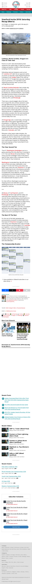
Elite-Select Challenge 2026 (9, 467)
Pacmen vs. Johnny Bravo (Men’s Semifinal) (18, 441)
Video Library (5, 550)
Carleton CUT (8, 74)
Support (3, 567)
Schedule (5, 3)
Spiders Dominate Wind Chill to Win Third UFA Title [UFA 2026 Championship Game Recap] (17, 400)
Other (7, 556)
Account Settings (24, 566)
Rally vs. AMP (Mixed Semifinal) (16, 454)
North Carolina (6, 315)
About (3, 547)
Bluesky (22, 571)
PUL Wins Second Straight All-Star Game (16, 404)
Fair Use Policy (13, 549)
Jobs (18, 549)
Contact (12, 547)
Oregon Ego (7, 120)
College (16, 9)
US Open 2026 (6, 481)
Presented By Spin (21, 307)
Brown (13, 154)
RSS (16, 573)
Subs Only (28, 12)
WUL (15, 562)
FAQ (7, 567)
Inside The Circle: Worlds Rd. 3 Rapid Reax (16, 514)
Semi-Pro (4, 9)
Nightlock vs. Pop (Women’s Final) (19, 448)
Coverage (21, 28)
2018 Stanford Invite (11, 311)
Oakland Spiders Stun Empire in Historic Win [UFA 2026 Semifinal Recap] (17, 418)
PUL (12, 562)
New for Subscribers (11, 566)
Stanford (20, 167)
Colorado (11, 130)
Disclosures (17, 547)
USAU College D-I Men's (11, 307)
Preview (15, 556)
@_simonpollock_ (11, 301)
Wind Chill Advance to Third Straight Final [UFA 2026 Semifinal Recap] (17, 408)
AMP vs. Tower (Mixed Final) (19, 429)
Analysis (8, 554)
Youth (22, 9)
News (3, 12)
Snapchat (4, 573)
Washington (5, 162)
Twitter (18, 571)
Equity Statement (5, 549)
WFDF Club (11, 473)
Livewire (11, 558)
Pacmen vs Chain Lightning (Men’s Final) (18, 435)
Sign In (27, 3)
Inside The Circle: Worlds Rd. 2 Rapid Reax (16, 521)
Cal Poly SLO (14, 193)
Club (10, 9)
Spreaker (8, 573)
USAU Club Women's (21, 450)
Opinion (3, 556)
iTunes (12, 573)
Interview (18, 554)
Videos (21, 12)
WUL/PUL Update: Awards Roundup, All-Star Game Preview (17, 413)
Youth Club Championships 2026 (11, 476)
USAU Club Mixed (20, 430)
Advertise (7, 547)
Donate (21, 547)
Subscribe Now (16, 527)
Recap (28, 556)
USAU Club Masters (12, 487)
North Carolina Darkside (11, 87)
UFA (9, 562)
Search (27, 6)
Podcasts (15, 12)
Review (3, 558)
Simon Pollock (13, 28)
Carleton (21, 314)
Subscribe (27, 5)
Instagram (14, 571)
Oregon (13, 77)
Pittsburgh (17, 98)
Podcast (11, 556)
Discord (5, 5)
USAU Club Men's (20, 437)
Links (22, 554)
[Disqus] (16, 369)
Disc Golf (5, 6)
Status (29, 549)
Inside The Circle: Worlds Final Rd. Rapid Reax (16, 502)
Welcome (4, 566)
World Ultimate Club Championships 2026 (14, 471)
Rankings (9, 12)
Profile (19, 556)
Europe (28, 9)
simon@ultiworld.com (12, 300)
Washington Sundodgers (14, 150)
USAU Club (11, 468)
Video (7, 558)
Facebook (9, 571)
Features (3, 554)
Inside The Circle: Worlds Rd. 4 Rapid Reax (16, 508)
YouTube (4, 571)
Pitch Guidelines (23, 549)
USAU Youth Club (11, 478)
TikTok (26, 571)
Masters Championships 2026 (10, 486)
